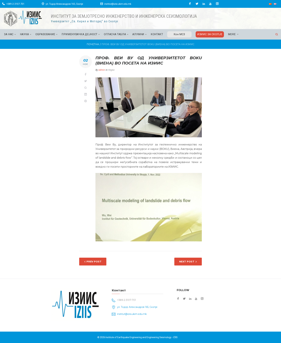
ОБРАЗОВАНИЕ (45, 34)
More (232, 34)
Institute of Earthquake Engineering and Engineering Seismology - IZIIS (142, 337)
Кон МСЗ (179, 34)
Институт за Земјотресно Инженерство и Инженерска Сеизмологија (124, 16)
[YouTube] (210, 4)
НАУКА (24, 34)
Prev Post (94, 261)
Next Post (186, 261)
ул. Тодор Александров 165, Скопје (64, 4)
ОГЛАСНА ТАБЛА (115, 34)
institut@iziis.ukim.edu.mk (117, 4)
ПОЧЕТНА (93, 44)
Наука (111, 69)
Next (207, 206)
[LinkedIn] (204, 4)
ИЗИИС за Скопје (209, 34)
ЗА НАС (8, 34)
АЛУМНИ (138, 34)
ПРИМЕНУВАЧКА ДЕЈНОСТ (79, 34)
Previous (89, 206)
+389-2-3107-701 (15, 4)
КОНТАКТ (157, 34)
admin (101, 69)
